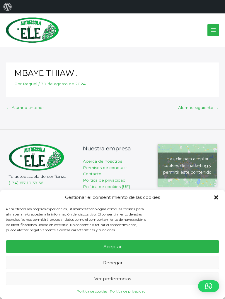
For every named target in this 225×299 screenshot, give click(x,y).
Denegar (112, 262)
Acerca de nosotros (102, 161)
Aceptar (112, 246)
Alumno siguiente (198, 107)
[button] (216, 197)
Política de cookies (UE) (106, 186)
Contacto (92, 173)
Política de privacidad (128, 291)
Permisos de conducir (105, 167)
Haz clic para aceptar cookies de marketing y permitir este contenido (187, 165)
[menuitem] (7, 6)
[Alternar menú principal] (213, 30)
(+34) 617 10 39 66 (26, 182)
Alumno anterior (25, 107)
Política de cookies (92, 291)
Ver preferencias (112, 278)
